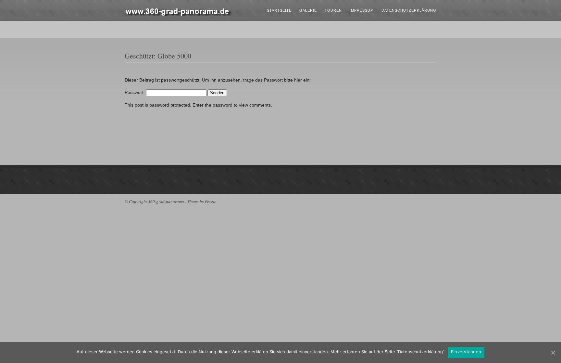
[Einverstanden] (553, 352)
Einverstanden (466, 351)
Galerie (308, 10)
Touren (333, 10)
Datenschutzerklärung (408, 10)
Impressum (362, 10)
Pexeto (211, 201)
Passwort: (135, 92)
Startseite (279, 10)
